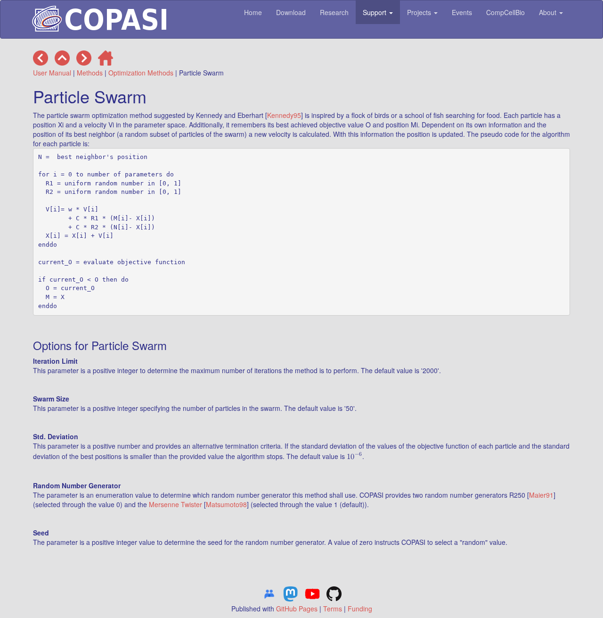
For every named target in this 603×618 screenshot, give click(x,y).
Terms (332, 608)
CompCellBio (505, 12)
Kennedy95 (284, 115)
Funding (360, 608)
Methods (90, 72)
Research (334, 12)
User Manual (52, 72)
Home (253, 12)
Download (291, 12)
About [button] (548, 12)
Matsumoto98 (226, 504)
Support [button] (375, 12)
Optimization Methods (140, 72)
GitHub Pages (297, 608)
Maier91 (541, 495)
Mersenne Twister (175, 504)
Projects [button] (420, 12)
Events (462, 12)
